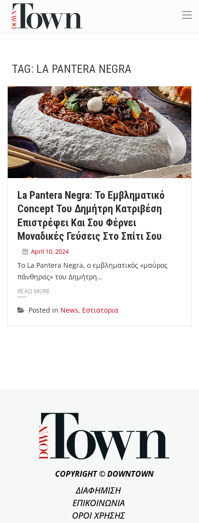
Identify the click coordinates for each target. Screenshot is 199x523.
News (69, 310)
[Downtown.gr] (47, 15)
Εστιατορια (100, 310)
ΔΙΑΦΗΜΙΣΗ (98, 490)
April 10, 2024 (50, 251)
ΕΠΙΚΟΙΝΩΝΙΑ (98, 503)
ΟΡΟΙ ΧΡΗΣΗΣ (98, 515)
